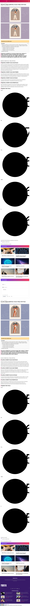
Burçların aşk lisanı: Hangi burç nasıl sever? (8, 276)
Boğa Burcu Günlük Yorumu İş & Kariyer (8, 49)
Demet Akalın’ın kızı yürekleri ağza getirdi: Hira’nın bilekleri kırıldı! (8, 600)
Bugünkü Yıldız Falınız (5, 51)
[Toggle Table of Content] (27, 43)
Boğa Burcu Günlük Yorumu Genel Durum (8, 47)
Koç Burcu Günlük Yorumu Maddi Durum (8, 347)
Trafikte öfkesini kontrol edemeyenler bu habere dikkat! (25, 596)
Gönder (4, 296)
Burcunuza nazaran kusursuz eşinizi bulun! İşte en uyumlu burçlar (22, 276)
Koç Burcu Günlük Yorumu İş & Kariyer (8, 346)
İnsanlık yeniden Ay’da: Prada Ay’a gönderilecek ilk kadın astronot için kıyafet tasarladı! (9, 593)
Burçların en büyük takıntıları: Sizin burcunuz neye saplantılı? (6, 266)
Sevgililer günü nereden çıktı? (20, 563)
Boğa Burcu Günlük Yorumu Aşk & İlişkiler (8, 48)
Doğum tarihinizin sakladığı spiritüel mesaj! (8, 255)
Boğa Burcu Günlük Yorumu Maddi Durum (8, 50)
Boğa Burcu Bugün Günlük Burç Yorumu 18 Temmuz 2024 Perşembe (25, 600)
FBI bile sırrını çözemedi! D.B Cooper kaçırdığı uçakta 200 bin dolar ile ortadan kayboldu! (25, 593)
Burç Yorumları (3, 275)
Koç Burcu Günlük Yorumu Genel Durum (8, 344)
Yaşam (6, 594)
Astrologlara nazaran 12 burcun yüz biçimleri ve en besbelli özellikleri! (21, 256)
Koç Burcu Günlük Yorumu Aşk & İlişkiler (8, 345)
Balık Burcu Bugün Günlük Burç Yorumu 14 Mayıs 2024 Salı (9, 596)
